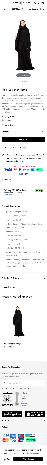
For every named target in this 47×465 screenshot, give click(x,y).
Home (5, 9)
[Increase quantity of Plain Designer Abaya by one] (42, 131)
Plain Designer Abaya (12, 343)
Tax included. (7, 120)
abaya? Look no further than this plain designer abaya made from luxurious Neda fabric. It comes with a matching (22, 98)
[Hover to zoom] (23, 45)
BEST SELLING (17, 9)
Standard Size (9, 125)
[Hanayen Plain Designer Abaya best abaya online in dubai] (20, 81)
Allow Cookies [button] (28, 459)
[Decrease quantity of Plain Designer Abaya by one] (13, 131)
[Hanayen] (21, 3)
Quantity (5, 131)
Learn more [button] (34, 453)
